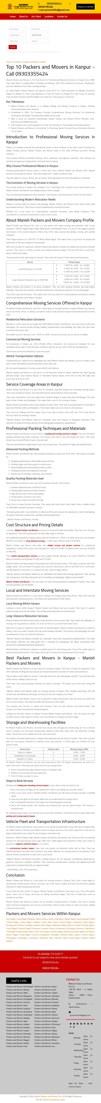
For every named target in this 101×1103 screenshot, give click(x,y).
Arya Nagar (11, 918)
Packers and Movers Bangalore (19, 995)
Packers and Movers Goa (44, 1046)
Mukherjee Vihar (46, 937)
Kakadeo (36, 922)
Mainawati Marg (59, 925)
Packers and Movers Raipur (45, 986)
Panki (92, 918)
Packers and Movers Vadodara (46, 995)
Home (13, 16)
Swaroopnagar (83, 918)
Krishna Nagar (88, 934)
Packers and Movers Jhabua (45, 1033)
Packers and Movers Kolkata (18, 1027)
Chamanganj (11, 937)
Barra (39, 918)
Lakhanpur (33, 937)
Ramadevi (90, 931)
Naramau (80, 928)
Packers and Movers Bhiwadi (46, 999)
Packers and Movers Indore (54, 1099)
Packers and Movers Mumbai (18, 1036)
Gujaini (77, 934)
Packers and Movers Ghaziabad (19, 1011)
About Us (23, 16)
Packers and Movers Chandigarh (19, 999)
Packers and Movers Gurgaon (18, 1008)
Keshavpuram (11, 925)
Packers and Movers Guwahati (46, 1043)
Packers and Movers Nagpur (17, 1039)
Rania (65, 937)
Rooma (35, 934)
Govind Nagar (66, 922)
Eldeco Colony (48, 918)
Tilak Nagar (11, 931)
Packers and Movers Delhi (16, 1005)
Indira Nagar (89, 922)
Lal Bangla (71, 928)
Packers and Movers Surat (45, 989)
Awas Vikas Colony (50, 922)
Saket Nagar (26, 922)
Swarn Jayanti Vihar (25, 931)
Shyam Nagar (13, 922)
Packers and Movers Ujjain (45, 1011)
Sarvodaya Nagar (77, 931)
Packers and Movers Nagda (45, 1030)
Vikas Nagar (46, 925)
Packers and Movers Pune (17, 1046)
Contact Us (62, 16)
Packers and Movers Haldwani (46, 1005)
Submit (12, 47)
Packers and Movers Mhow (45, 1039)
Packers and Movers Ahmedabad (19, 986)
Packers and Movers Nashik (17, 1043)
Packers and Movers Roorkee (46, 1002)
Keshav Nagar (57, 931)
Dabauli (85, 937)
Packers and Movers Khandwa (18, 1033)
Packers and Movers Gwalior (46, 1021)
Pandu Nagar (11, 928)
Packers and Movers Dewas (45, 1008)
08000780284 (50, 968)
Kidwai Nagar (70, 918)
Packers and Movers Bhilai (17, 992)
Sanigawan (44, 934)
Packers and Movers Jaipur (17, 1021)
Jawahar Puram (48, 928)
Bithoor (70, 925)
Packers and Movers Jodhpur (18, 1024)
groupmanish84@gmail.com (80, 1015)
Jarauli (66, 931)
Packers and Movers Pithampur (47, 1024)
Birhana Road (66, 934)
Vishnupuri (36, 928)
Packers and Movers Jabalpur (18, 1017)
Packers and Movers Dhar (45, 1027)
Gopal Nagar (74, 937)
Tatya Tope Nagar (41, 931)
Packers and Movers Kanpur (17, 1030)
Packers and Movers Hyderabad (19, 1014)
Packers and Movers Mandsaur (47, 1036)
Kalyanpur (59, 918)
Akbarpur (31, 918)
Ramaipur (55, 934)
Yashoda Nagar (24, 928)
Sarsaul (58, 937)
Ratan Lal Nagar (26, 925)
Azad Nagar (22, 918)
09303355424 (50, 962)
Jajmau (37, 925)
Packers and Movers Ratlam (46, 1014)
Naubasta (78, 922)
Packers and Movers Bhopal (17, 989)
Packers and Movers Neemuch (46, 1017)
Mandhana (89, 928)
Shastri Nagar (12, 934)
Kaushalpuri (23, 937)
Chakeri (78, 925)
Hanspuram (60, 928)
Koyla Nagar (25, 934)
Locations (49, 16)
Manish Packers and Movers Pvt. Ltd (49, 1096)
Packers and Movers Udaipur (46, 992)
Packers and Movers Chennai (18, 1002)
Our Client (36, 16)
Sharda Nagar (88, 925)
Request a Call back (85, 6)
